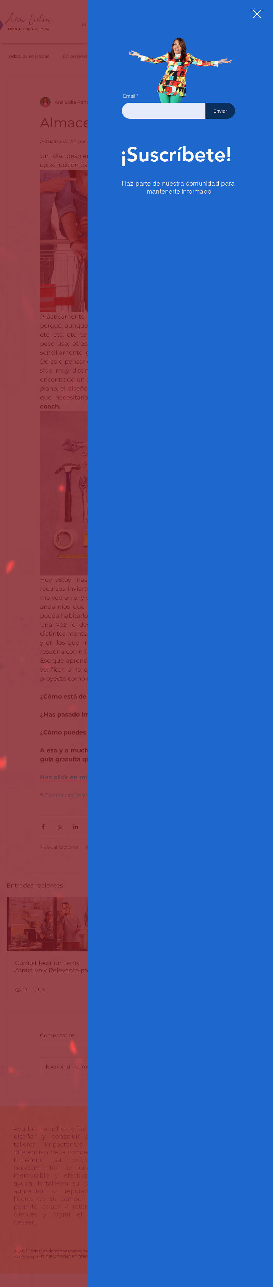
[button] (257, 14)
